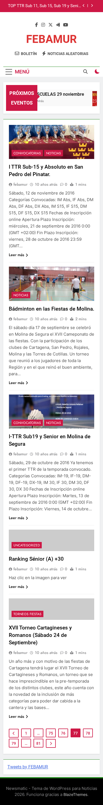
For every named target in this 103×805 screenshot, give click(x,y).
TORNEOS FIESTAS (27, 614)
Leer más (16, 255)
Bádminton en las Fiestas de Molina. (51, 309)
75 (51, 733)
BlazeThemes (75, 794)
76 (63, 733)
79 (14, 743)
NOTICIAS (53, 153)
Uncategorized (26, 545)
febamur (20, 184)
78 (88, 733)
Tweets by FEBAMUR (27, 767)
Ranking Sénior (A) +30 (36, 559)
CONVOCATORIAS (27, 153)
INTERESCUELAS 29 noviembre (51, 94)
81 (38, 743)
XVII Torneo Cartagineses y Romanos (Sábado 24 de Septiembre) (40, 635)
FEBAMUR (51, 39)
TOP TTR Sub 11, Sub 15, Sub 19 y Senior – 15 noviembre (45, 6)
